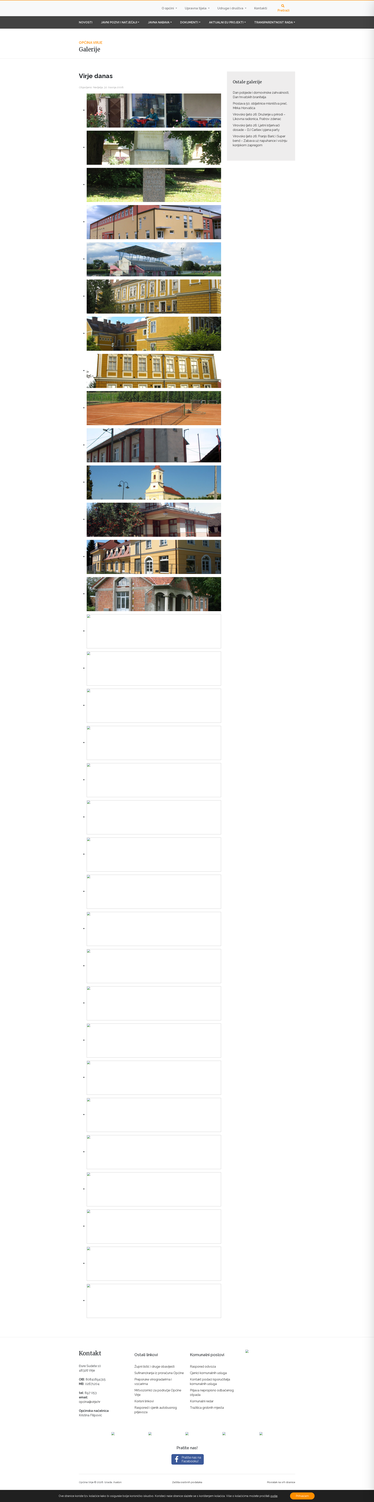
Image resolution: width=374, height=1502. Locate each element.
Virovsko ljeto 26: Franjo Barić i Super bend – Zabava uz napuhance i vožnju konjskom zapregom (260, 140)
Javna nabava (158, 22)
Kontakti (260, 8)
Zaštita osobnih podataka (187, 1482)
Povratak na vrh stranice (281, 1482)
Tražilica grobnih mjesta (207, 1407)
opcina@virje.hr (89, 1402)
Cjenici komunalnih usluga (208, 1373)
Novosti (85, 22)
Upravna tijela (196, 8)
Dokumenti (189, 22)
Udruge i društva (230, 8)
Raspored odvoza (203, 1366)
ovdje (273, 1496)
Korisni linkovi (144, 1401)
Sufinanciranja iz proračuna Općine (159, 1373)
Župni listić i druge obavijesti (154, 1366)
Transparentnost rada (273, 22)
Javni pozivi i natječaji (119, 22)
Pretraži (283, 10)
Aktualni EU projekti (226, 22)
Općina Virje (103, 8)
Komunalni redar (201, 1401)
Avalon (117, 1482)
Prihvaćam (302, 1496)
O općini (168, 8)
